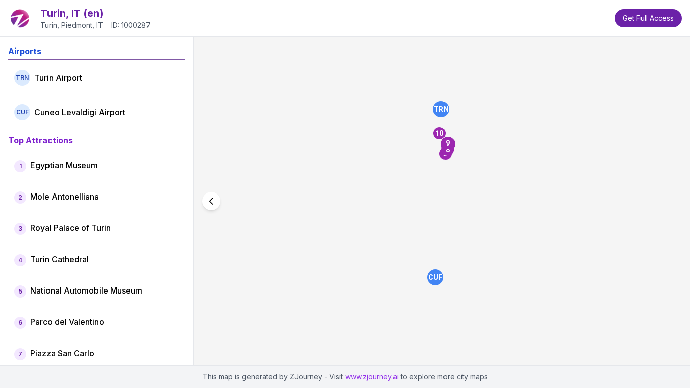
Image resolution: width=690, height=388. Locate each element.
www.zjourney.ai (372, 376)
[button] (441, 109)
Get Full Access (648, 18)
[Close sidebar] (211, 201)
